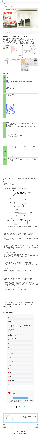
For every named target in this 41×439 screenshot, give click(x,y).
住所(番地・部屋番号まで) (11, 380)
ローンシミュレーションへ (9, 137)
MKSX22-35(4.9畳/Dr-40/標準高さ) (10, 105)
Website (12, 420)
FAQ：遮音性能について (9, 82)
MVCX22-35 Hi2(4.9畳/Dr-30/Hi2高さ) (11, 107)
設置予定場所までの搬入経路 (12, 335)
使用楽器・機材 (10, 343)
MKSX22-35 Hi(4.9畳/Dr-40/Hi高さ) (10, 106)
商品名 (8, 317)
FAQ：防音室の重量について (9, 95)
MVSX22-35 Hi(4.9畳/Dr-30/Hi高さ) (10, 112)
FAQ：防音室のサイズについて (10, 86)
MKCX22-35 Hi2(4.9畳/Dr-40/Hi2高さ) (11, 104)
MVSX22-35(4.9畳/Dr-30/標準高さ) (10, 111)
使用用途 (9, 339)
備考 (9, 384)
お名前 (9, 351)
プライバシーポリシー (19, 433)
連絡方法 (9, 392)
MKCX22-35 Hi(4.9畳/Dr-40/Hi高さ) (10, 110)
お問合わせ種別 (10, 321)
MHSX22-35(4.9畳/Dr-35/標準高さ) (10, 113)
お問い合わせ (25, 433)
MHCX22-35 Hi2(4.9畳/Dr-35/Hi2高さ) (11, 108)
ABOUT (14, 433)
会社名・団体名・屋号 (11, 368)
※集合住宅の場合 (10, 330)
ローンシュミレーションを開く (7, 169)
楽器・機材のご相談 (11, 347)
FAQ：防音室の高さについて (9, 89)
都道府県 (9, 376)
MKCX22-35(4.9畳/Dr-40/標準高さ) (10, 109)
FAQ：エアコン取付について (9, 101)
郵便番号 (9, 372)
